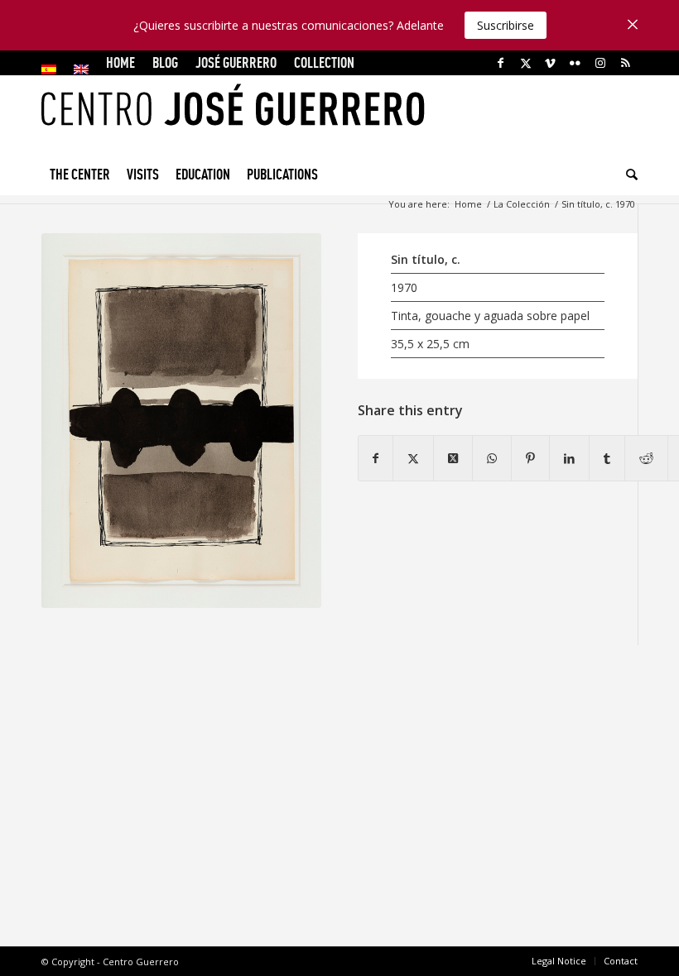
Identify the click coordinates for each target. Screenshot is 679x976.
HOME (120, 62)
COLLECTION (324, 62)
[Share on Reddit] (646, 458)
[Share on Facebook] (375, 458)
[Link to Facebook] (501, 62)
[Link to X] (525, 62)
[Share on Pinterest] (530, 458)
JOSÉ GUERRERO (236, 62)
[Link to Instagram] (600, 62)
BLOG (165, 62)
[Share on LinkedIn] (569, 458)
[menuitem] (53, 69)
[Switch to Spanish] (48, 69)
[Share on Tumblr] (607, 458)
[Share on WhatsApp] (492, 458)
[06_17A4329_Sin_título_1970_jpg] (181, 420)
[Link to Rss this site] (625, 62)
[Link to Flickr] (575, 62)
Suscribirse (505, 25)
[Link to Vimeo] (550, 62)
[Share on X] (413, 458)
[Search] (628, 174)
